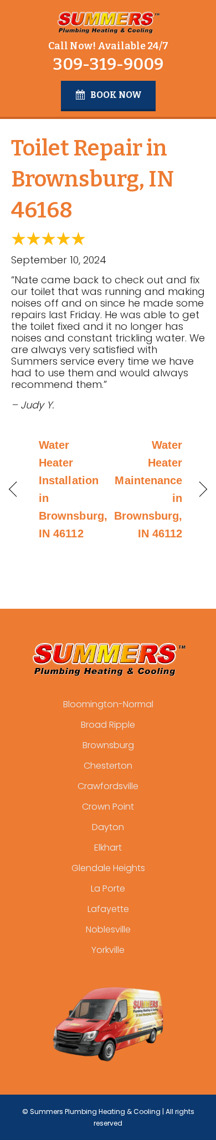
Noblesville (108, 929)
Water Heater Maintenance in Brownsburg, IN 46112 (148, 489)
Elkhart (108, 847)
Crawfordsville (108, 786)
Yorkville (108, 950)
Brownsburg (108, 745)
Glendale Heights (108, 868)
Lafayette (108, 909)
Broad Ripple (108, 724)
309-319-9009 (108, 64)
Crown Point (108, 806)
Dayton (108, 827)
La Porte (108, 888)
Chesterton (108, 765)
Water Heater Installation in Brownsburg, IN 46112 (73, 489)
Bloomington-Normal (108, 704)
